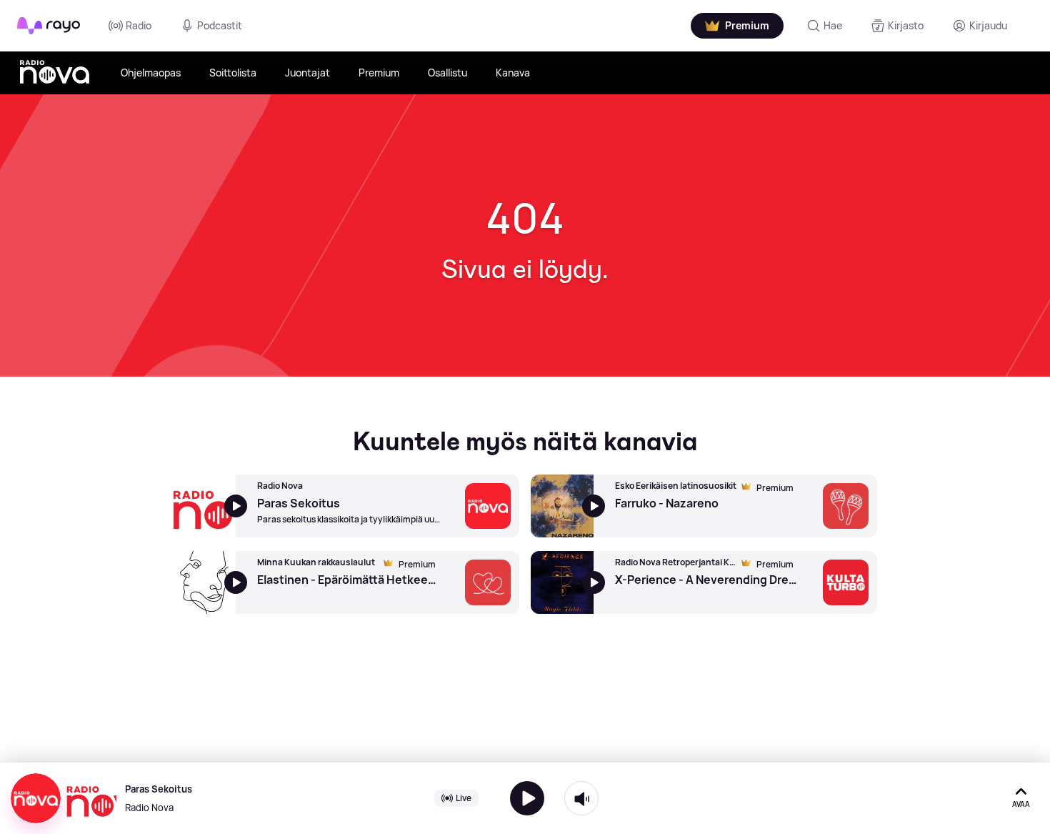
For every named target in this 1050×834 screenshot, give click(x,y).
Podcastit (219, 25)
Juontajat (307, 72)
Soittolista (232, 72)
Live (463, 798)
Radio (138, 25)
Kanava (513, 72)
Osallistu (447, 72)
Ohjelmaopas (151, 72)
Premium (379, 72)
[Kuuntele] (527, 798)
